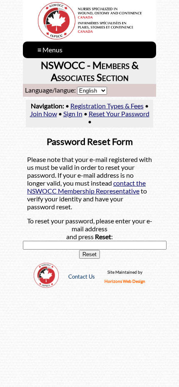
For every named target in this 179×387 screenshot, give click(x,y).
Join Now (43, 114)
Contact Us (81, 276)
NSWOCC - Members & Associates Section (90, 71)
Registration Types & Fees (107, 106)
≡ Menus (49, 50)
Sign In (72, 114)
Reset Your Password (119, 114)
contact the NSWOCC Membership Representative (86, 187)
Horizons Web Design (124, 281)
